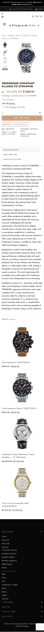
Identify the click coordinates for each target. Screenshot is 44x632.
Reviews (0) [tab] (10, 154)
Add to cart (22, 118)
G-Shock (5, 598)
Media (4, 567)
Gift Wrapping (8, 103)
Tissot (4, 577)
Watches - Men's (14, 35)
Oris (3, 581)
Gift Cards (6, 543)
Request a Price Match (15, 124)
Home (4, 35)
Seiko (4, 588)
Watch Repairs (7, 564)
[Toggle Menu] (5, 25)
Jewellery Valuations (9, 560)
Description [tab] (11, 150)
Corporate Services (9, 550)
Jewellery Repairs (8, 557)
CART (38, 16)
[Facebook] (2, 14)
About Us (5, 540)
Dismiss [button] (30, 4)
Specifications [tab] (13, 159)
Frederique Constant (28, 135)
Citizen (4, 595)
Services (5, 547)
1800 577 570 (27, 9)
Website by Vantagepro (22, 626)
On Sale (11, 134)
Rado (4, 574)
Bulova (4, 591)
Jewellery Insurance (9, 553)
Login (40, 9)
